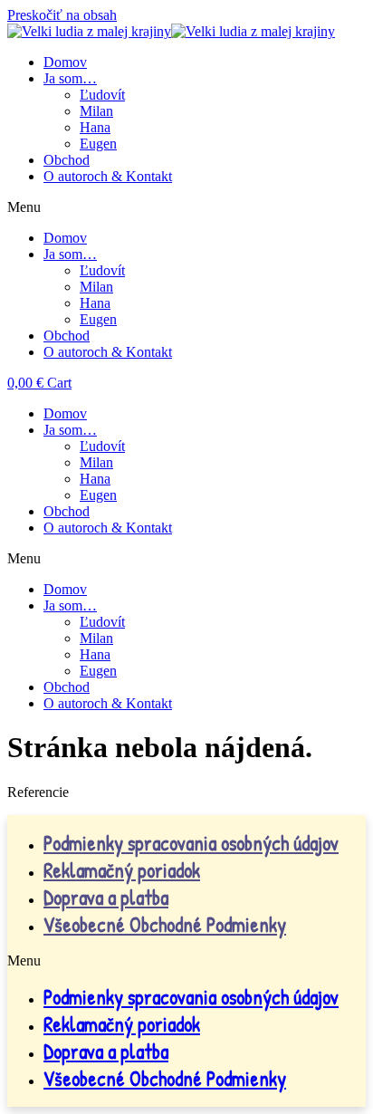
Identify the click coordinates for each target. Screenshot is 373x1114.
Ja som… (70, 78)
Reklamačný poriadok (121, 870)
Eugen (98, 143)
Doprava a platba (105, 897)
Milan (96, 111)
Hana (95, 127)
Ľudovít (102, 94)
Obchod (66, 160)
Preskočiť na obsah (62, 15)
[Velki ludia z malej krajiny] (171, 31)
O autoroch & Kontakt (107, 176)
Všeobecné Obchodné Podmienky (164, 924)
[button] (186, 207)
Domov (65, 62)
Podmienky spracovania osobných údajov (191, 843)
